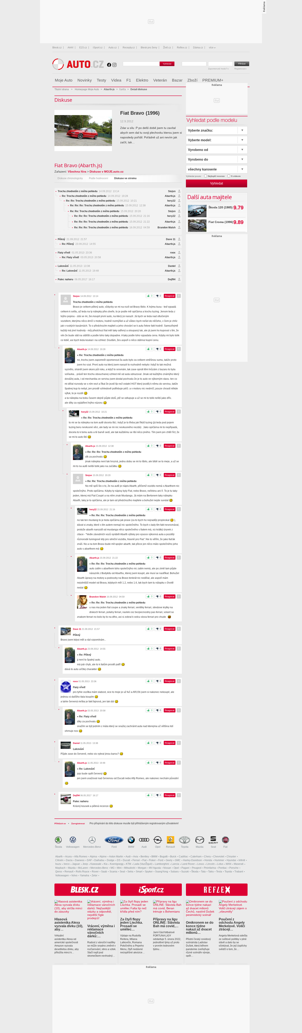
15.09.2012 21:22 (112, 221)
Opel (157, 846)
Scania (113, 871)
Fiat (225, 846)
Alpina (93, 856)
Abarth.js (170, 196)
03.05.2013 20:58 (81, 257)
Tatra (211, 871)
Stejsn (171, 191)
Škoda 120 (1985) (221, 207)
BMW (131, 846)
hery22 (171, 200)
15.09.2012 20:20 (105, 211)
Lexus (200, 864)
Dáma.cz (198, 47)
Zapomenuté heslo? (218, 69)
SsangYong (161, 871)
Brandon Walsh (166, 227)
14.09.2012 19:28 (95, 196)
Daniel (171, 266)
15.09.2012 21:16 (112, 216)
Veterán (160, 80)
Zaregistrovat (78, 823)
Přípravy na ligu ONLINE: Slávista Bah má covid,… (166, 922)
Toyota (184, 846)
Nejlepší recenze (216, 176)
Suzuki (185, 871)
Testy (101, 80)
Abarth (59, 856)
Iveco (67, 864)
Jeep (85, 864)
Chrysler (231, 856)
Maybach (60, 867)
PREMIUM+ (212, 80)
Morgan (142, 867)
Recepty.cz (129, 47)
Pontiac (222, 867)
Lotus (220, 864)
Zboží (192, 80)
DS (118, 860)
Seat (213, 846)
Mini (119, 867)
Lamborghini (162, 864)
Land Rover (188, 864)
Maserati (238, 864)
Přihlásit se (60, 823)
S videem (236, 176)
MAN (228, 864)
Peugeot (196, 867)
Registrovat (240, 69)
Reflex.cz (182, 47)
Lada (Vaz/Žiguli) (143, 864)
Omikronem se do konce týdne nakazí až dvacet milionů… (199, 927)
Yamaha (84, 875)
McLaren (83, 867)
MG (112, 867)
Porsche (234, 867)
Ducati (126, 860)
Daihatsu (99, 860)
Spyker (149, 871)
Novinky (84, 80)
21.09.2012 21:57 (72, 239)
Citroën (59, 860)
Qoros (58, 871)
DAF (89, 860)
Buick (173, 856)
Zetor (94, 875)
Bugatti (164, 856)
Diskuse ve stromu (125, 178)
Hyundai (231, 860)
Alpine (103, 856)
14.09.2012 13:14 (88, 191)
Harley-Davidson (192, 860)
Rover (95, 871)
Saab (104, 871)
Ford (114, 846)
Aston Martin (116, 856)
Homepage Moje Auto (87, 89)
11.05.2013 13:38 (74, 266)
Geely (169, 860)
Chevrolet (218, 856)
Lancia (175, 864)
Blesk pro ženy (149, 47)
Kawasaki (95, 864)
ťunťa (122, 89)
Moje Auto (64, 80)
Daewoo (79, 860)
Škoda (58, 846)
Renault (170, 846)
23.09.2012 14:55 (79, 244)
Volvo (74, 875)
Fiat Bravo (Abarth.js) (78, 165)
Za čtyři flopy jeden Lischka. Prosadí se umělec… (131, 924)
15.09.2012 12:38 (108, 205)
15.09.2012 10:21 (101, 200)
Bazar (177, 80)
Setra (130, 871)
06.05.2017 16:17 (76, 279)
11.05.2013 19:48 (80, 270)
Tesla (219, 871)
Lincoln (210, 864)
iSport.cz (98, 47)
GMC (178, 860)
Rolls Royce (82, 871)
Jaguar (76, 864)
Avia (135, 856)
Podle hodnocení (98, 178)
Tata (203, 871)
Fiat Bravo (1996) (140, 113)
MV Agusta (155, 867)
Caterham (196, 856)
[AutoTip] (246, 80)
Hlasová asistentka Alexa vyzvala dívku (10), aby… (68, 924)
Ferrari (136, 860)
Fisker (152, 860)
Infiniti (242, 860)
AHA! (70, 47)
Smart (139, 871)
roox (172, 252)
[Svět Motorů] (237, 80)
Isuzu (58, 864)
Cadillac (183, 856)
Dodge (110, 860)
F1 (128, 80)
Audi (144, 846)
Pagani (185, 867)
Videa (116, 80)
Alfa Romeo (80, 856)
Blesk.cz (57, 47)
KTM (128, 864)
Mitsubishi (129, 867)
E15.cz (83, 47)
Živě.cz (167, 47)
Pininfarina (210, 867)
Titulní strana (61, 89)
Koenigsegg (116, 864)
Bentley (145, 856)
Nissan (167, 867)
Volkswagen (73, 846)
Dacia (69, 860)
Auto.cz (112, 47)
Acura (68, 856)
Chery (207, 856)
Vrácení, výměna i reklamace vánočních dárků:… (101, 931)
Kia (105, 864)
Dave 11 (170, 239)
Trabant (238, 871)
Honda (208, 860)
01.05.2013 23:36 (75, 252)
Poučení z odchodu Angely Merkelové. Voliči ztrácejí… (232, 924)
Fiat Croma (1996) (221, 222)
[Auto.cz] (78, 68)
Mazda (199, 846)
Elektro (142, 80)
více (211, 47)
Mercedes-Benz (92, 846)
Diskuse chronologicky (70, 178)
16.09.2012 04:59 (112, 227)
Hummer (219, 860)
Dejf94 (171, 279)
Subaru (175, 871)
